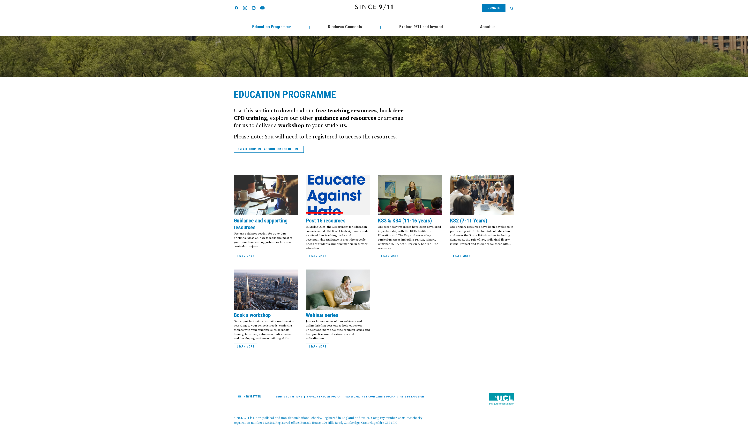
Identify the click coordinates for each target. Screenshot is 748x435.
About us (488, 26)
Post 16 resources (326, 220)
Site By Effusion (412, 396)
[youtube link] (262, 7)
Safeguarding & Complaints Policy (370, 396)
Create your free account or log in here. (269, 149)
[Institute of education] (501, 399)
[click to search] (511, 8)
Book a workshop (252, 315)
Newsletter (252, 396)
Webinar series (322, 315)
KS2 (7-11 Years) (468, 220)
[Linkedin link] (254, 8)
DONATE (494, 8)
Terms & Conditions (288, 396)
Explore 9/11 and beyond (421, 26)
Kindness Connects (345, 26)
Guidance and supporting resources (261, 224)
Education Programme (271, 26)
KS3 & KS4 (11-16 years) (405, 220)
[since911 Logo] (374, 7)
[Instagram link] (245, 8)
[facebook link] (236, 8)
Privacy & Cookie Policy (324, 396)
